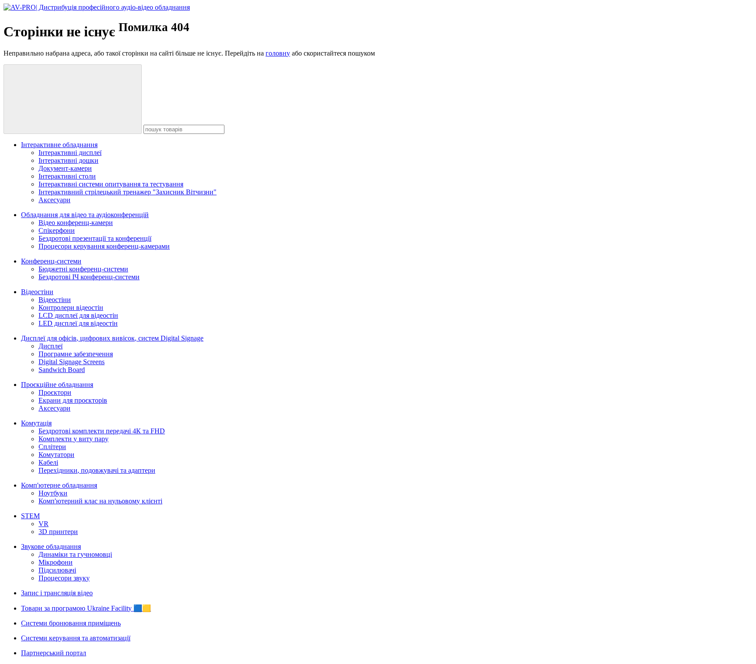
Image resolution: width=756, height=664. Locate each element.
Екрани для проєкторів (72, 400)
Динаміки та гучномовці (75, 554)
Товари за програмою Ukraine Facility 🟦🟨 (86, 608)
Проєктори (54, 392)
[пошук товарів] (73, 99)
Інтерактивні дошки (68, 160)
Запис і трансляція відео (57, 593)
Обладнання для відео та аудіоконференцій (85, 214)
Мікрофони (55, 562)
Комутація (36, 423)
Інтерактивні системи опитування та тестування (110, 184)
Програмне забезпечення (75, 354)
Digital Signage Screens (71, 361)
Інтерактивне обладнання (59, 144)
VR (43, 523)
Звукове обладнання (51, 546)
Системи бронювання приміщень (71, 623)
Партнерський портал (53, 653)
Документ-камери (65, 168)
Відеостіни (37, 291)
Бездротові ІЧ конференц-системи (89, 277)
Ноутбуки (52, 493)
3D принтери (58, 531)
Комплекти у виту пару (73, 439)
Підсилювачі (57, 570)
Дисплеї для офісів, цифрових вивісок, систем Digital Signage (112, 338)
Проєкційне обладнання (57, 384)
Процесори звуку (64, 578)
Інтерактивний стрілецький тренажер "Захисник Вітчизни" (127, 192)
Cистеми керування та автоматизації (75, 638)
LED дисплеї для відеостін (78, 323)
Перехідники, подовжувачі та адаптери (96, 470)
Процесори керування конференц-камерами (104, 246)
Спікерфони (56, 230)
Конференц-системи (51, 261)
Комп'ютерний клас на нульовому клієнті (100, 501)
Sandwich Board (61, 369)
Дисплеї (50, 346)
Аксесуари (54, 200)
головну (278, 53)
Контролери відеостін (70, 307)
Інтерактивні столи (67, 176)
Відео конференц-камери (75, 222)
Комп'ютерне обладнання (59, 485)
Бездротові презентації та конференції (94, 238)
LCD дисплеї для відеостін (78, 315)
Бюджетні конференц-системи (83, 269)
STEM (30, 516)
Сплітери (52, 446)
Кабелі (48, 462)
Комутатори (56, 454)
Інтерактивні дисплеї (70, 152)
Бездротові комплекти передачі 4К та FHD (101, 431)
